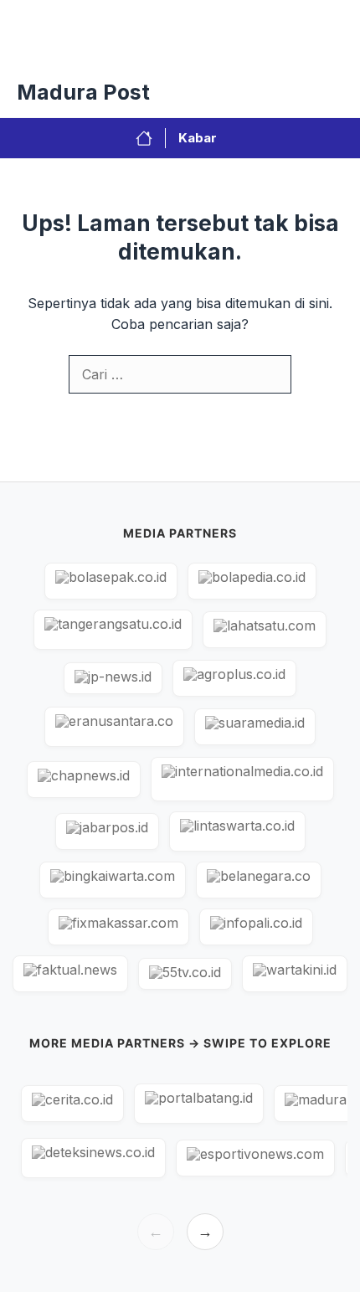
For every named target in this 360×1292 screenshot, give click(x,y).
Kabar (197, 138)
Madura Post (83, 92)
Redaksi (143, 50)
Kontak (215, 50)
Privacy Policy (53, 50)
